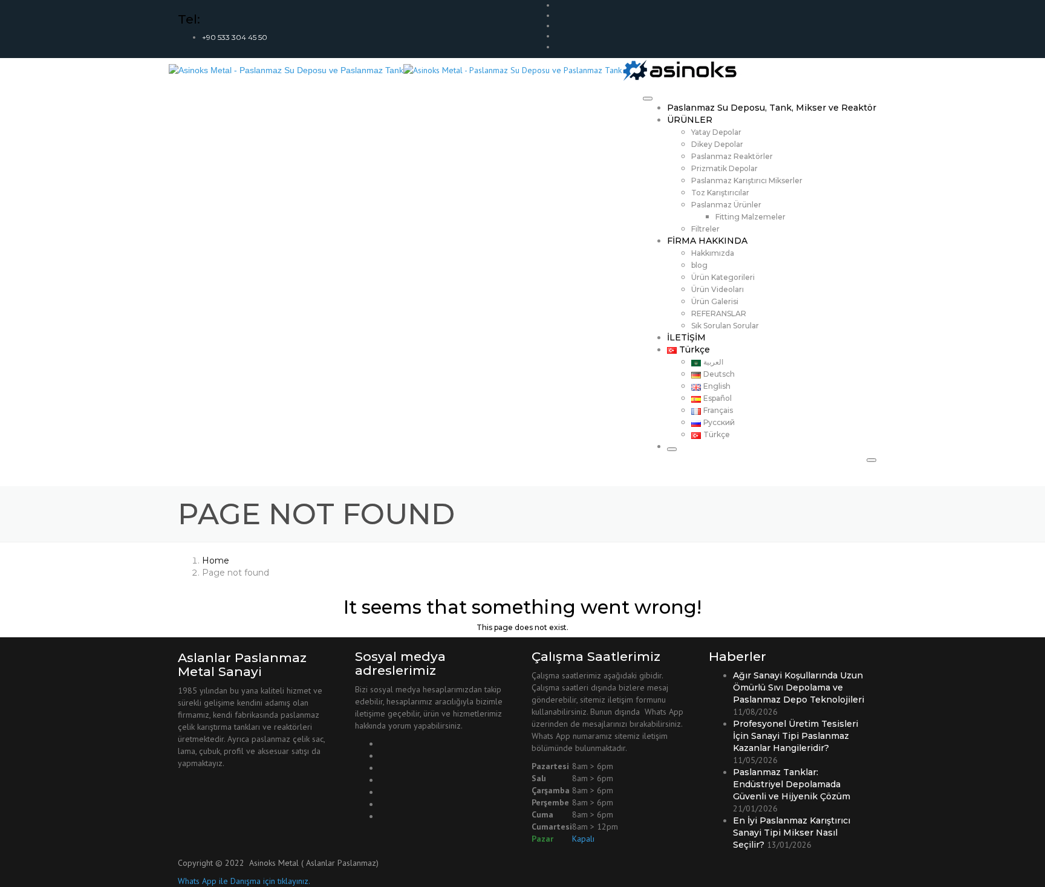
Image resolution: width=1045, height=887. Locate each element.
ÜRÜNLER (689, 119)
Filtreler (705, 228)
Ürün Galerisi (714, 301)
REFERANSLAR (718, 313)
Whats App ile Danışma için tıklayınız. (244, 881)
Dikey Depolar (717, 144)
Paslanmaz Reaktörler (732, 156)
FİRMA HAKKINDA (707, 240)
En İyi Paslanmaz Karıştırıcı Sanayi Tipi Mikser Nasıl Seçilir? (791, 832)
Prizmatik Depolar (724, 168)
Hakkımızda (712, 253)
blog (699, 265)
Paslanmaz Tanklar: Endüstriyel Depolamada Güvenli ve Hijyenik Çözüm (791, 784)
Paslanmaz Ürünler (726, 204)
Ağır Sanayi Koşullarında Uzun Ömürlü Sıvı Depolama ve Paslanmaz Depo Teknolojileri (798, 687)
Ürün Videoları (717, 289)
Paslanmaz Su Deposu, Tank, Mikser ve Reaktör (771, 107)
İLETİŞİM (686, 337)
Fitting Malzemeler (750, 216)
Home (215, 560)
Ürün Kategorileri (723, 277)
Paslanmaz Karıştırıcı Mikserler (746, 180)
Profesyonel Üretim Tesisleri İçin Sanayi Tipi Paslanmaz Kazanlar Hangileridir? (795, 735)
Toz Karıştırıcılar (720, 192)
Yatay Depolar (716, 132)
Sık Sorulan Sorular (725, 325)
